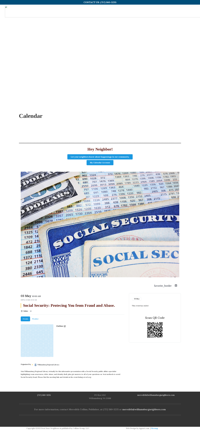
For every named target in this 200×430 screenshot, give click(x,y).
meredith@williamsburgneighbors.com (156, 395)
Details (25, 319)
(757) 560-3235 (44, 395)
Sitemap (154, 428)
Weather (35, 319)
